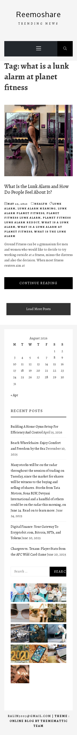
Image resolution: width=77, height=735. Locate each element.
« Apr (14, 395)
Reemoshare (38, 14)
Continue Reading (38, 283)
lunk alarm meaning (37, 208)
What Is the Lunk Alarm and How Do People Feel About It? (36, 189)
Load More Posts (38, 309)
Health (40, 204)
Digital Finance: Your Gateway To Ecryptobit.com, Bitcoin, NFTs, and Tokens (36, 532)
